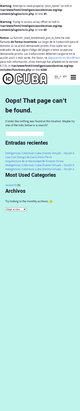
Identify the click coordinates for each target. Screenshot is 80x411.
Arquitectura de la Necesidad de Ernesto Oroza (34, 161)
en (65, 76)
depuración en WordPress (64, 58)
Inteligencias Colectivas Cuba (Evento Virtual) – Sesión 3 (39, 153)
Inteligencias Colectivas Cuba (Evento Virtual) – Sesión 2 (39, 169)
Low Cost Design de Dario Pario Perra (28, 157)
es (56, 76)
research (10, 185)
